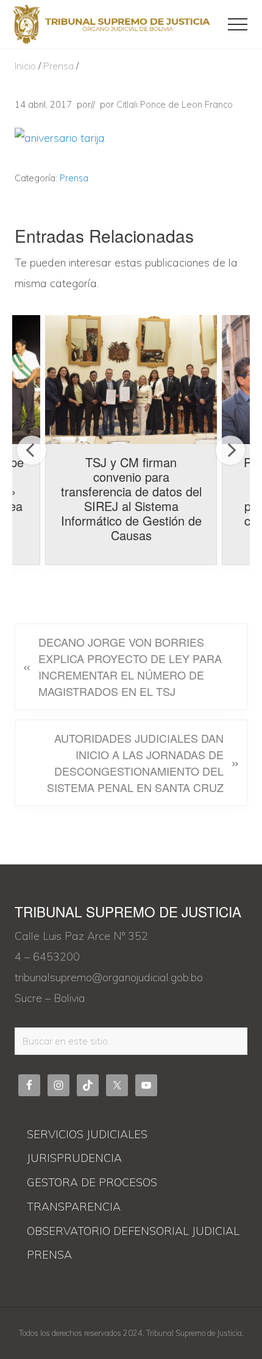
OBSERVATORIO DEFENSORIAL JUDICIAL (133, 1231)
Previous (31, 450)
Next (230, 450)
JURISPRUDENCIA (74, 1158)
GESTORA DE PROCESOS (92, 1182)
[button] (237, 24)
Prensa (74, 178)
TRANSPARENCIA (74, 1207)
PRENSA (49, 1255)
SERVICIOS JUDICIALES (87, 1134)
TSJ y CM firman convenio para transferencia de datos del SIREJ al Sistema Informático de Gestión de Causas (131, 498)
